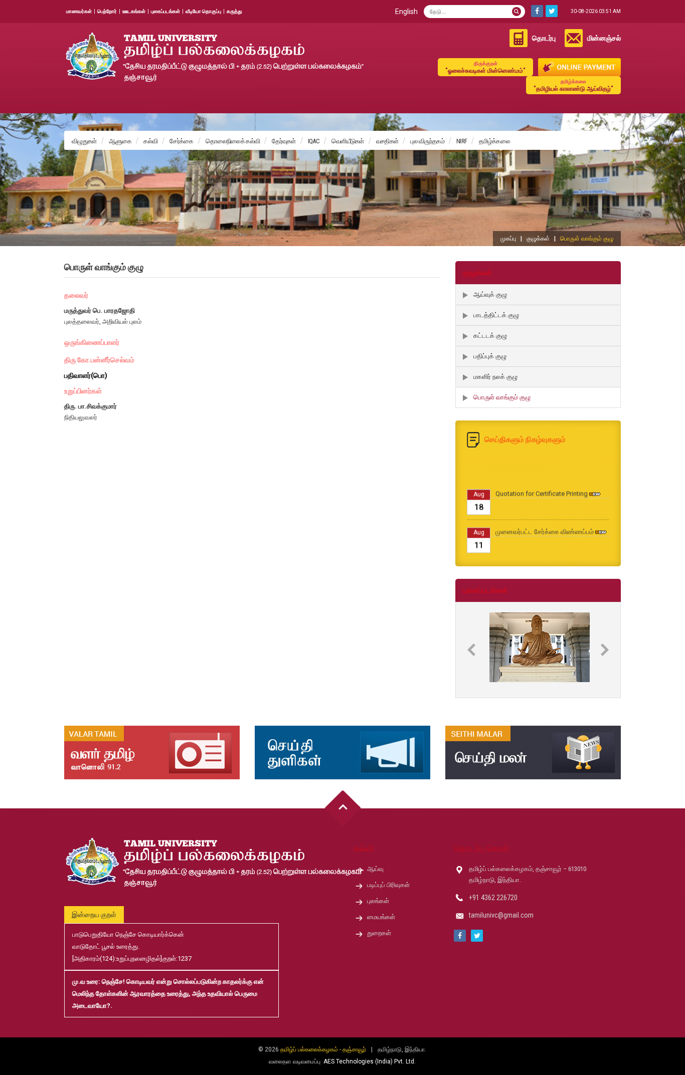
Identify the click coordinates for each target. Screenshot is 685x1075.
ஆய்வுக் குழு (490, 294)
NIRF (461, 141)
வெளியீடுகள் (347, 141)
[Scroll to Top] (342, 808)
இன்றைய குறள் (94, 915)
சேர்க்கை (181, 141)
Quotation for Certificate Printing (541, 478)
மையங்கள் (381, 917)
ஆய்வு (375, 869)
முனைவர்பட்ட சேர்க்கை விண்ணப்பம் (544, 516)
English (406, 12)
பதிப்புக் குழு (489, 356)
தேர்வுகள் (284, 141)
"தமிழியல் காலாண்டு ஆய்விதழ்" (573, 85)
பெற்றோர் (107, 11)
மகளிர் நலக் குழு (495, 376)
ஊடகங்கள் (133, 11)
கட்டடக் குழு (490, 335)
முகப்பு (508, 238)
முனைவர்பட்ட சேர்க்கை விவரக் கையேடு (549, 554)
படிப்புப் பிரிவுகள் (388, 885)
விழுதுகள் (84, 141)
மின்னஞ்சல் (604, 38)
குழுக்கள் (538, 238)
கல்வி (150, 141)
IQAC (313, 141)
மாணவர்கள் (79, 11)
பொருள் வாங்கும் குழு (502, 397)
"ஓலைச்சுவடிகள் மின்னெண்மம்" (485, 67)
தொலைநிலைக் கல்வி (233, 141)
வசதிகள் (387, 141)
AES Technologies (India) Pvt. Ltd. (369, 1061)
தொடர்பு (544, 38)
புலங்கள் (378, 901)
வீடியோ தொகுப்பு (203, 11)
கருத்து (234, 11)
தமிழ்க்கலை (494, 141)
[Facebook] (537, 11)
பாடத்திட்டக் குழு (496, 315)
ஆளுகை (120, 141)
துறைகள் (379, 933)
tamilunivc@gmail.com (501, 915)
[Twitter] (552, 11)
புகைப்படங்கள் (165, 11)
